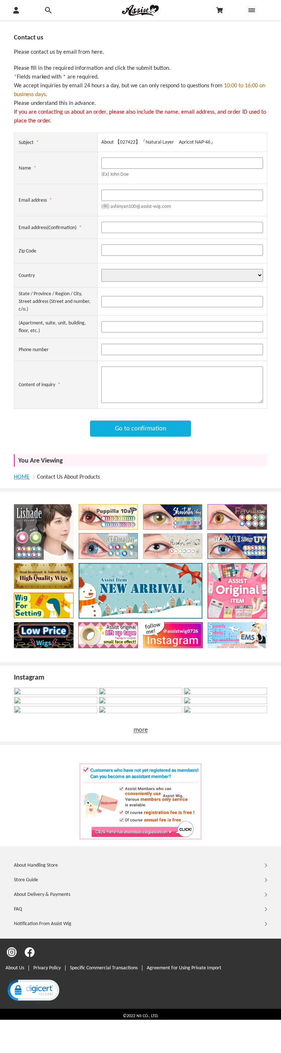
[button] (32, 991)
